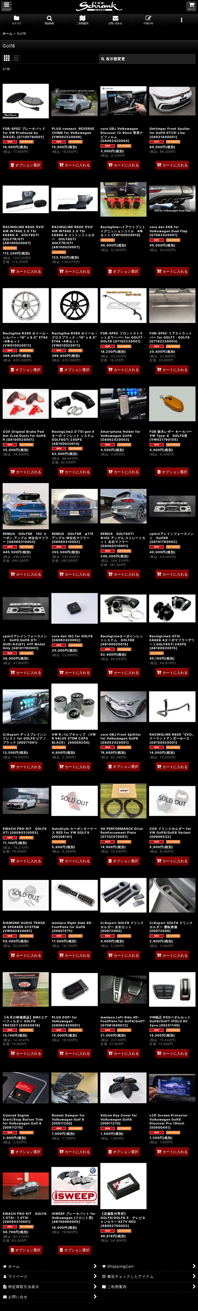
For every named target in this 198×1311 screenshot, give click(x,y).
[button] (6, 6)
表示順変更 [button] (115, 59)
